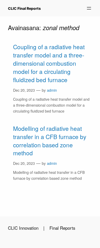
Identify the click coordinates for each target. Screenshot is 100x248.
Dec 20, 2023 (24, 90)
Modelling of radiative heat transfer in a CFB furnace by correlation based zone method (49, 140)
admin (52, 90)
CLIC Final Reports (24, 8)
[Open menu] (89, 8)
